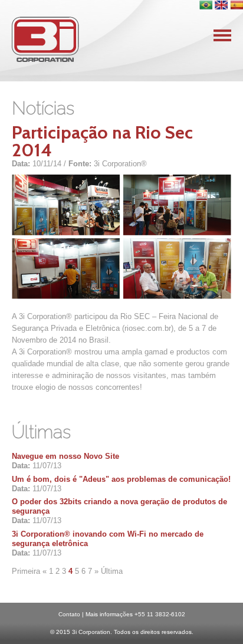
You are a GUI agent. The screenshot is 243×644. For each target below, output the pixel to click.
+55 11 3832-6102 (159, 614)
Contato (69, 614)
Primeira (26, 571)
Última (112, 571)
